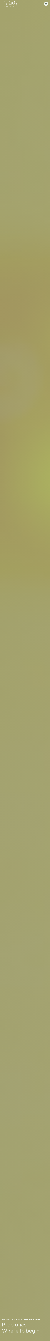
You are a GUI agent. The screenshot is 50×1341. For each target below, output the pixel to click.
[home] (11, 4)
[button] (46, 4)
